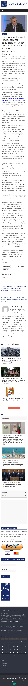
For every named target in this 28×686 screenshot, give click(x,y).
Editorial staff (4, 663)
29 (21, 652)
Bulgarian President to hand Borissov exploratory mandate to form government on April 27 (14, 299)
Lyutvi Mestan (11, 58)
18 (6, 649)
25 (6, 652)
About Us (3, 660)
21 (17, 649)
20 (14, 649)
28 (17, 652)
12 (10, 646)
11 (6, 646)
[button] (14, 418)
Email (3, 563)
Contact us (3, 665)
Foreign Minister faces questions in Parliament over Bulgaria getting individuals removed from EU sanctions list (13, 441)
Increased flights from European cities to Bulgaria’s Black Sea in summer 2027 (13, 464)
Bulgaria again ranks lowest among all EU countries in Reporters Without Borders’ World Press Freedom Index (14, 289)
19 (10, 649)
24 (2, 652)
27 (14, 652)
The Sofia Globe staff (17, 435)
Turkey (16, 58)
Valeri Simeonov (21, 58)
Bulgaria (4, 34)
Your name (4, 569)
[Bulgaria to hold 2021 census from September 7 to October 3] (10, 387)
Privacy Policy (4, 668)
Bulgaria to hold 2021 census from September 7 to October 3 (12, 399)
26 (10, 652)
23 (25, 649)
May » (15, 656)
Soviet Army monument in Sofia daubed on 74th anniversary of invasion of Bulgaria (12, 360)
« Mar (12, 656)
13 (14, 646)
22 (21, 649)
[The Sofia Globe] (2, 10)
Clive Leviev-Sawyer (15, 56)
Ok (14, 683)
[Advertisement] (14, 512)
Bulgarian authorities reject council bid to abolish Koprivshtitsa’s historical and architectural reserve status (14, 380)
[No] (26, 680)
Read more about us (15, 621)
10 (2, 646)
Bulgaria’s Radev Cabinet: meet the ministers (12, 485)
